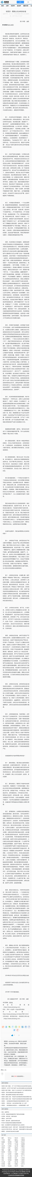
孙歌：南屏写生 (5, 1112)
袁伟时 (9, 1154)
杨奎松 (16, 1148)
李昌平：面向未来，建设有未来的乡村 (11, 1120)
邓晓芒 (16, 1150)
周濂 (3, 1150)
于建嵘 (16, 1142)
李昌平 (3, 1148)
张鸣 (9, 1148)
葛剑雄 (9, 1160)
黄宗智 (9, 1142)
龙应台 (23, 1138)
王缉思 (23, 1150)
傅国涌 (23, 1140)
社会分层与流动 (20, 1009)
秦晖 (3, 1138)
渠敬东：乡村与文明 (6, 1118)
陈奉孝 (3, 1152)
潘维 (9, 1164)
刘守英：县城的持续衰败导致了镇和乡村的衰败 (13, 1114)
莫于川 (23, 1164)
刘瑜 (3, 1160)
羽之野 (3, 1166)
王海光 (23, 1148)
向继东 (9, 1146)
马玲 (16, 1152)
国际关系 (25, 6)
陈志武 (23, 1142)
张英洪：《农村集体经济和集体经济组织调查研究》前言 (15, 1101)
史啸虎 (16, 1154)
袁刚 (9, 1162)
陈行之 (9, 1138)
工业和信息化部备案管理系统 (16, 1175)
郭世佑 (9, 1152)
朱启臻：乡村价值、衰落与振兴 (9, 1116)
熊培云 (23, 1154)
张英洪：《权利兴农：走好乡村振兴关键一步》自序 (14, 1103)
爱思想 (5, 2)
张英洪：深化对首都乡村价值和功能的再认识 (12, 1092)
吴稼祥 (23, 1160)
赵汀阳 (16, 1146)
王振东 (23, 1152)
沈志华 (3, 1146)
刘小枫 (9, 1156)
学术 (8, 1009)
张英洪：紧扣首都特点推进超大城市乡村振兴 (12, 1094)
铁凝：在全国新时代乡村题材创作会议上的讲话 (13, 1125)
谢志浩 (9, 1166)
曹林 (9, 1140)
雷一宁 (23, 1156)
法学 (7, 6)
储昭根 (16, 1160)
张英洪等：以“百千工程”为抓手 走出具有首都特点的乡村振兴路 (17, 1088)
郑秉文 (16, 1164)
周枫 (3, 1158)
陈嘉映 (3, 1142)
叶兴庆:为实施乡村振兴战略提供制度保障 (11, 1122)
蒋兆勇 (9, 1158)
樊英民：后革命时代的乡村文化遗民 (10, 1131)
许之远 (3, 1162)
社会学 (12, 1009)
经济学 (13, 6)
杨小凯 (16, 1162)
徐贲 (3, 1144)
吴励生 (23, 1162)
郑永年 (16, 1138)
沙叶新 (23, 1158)
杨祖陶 (23, 1144)
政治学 (19, 6)
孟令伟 (16, 1156)
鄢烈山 (16, 1140)
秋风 (3, 1156)
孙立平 (16, 1166)
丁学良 (3, 1140)
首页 (2, 6)
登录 (15, 1076)
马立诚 (16, 1144)
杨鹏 (9, 1150)
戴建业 (23, 1146)
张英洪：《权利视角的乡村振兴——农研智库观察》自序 (15, 1105)
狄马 (3, 1154)
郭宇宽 (9, 1144)
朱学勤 (3, 1164)
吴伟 (16, 1158)
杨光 (22, 1166)
